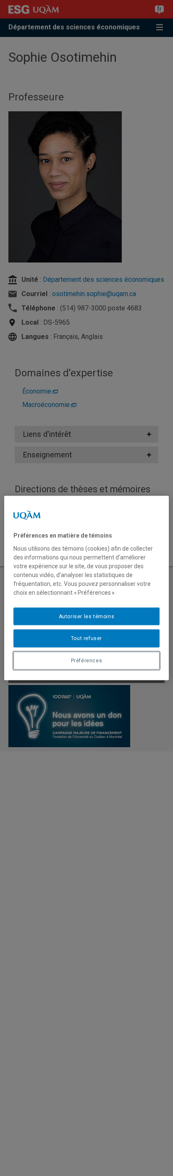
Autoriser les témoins (87, 616)
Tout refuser (86, 638)
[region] (86, 588)
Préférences (86, 661)
